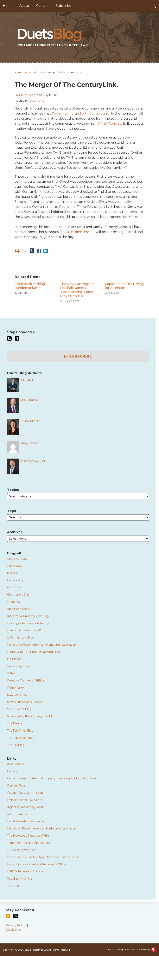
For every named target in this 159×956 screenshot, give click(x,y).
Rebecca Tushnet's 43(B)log (26, 680)
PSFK (11, 673)
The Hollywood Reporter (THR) (28, 835)
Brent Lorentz (28, 95)
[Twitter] (17, 338)
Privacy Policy (16, 925)
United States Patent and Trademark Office (36, 864)
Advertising (32, 72)
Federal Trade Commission (25, 792)
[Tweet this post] (32, 250)
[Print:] (17, 251)
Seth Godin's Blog (19, 709)
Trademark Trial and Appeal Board (29, 843)
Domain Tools (16, 785)
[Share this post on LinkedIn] (45, 250)
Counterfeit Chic (18, 594)
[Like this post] (39, 250)
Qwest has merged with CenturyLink (80, 113)
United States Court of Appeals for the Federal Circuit (43, 857)
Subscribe (63, 6)
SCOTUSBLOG (17, 695)
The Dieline (14, 723)
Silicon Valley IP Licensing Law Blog (31, 716)
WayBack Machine (19, 878)
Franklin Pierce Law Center (25, 800)
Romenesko (15, 687)
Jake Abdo (27, 380)
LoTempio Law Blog (20, 637)
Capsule (12, 771)
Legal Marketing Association (26, 821)
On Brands (14, 659)
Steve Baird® (29, 399)
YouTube (13, 886)
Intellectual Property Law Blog (28, 616)
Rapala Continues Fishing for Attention (124, 286)
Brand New (14, 566)
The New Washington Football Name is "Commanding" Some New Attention (77, 290)
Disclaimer (13, 929)
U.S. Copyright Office (21, 850)
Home (7, 6)
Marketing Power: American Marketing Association (41, 644)
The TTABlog (15, 745)
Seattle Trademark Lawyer (25, 702)
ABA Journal (15, 764)
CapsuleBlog (15, 580)
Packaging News (18, 666)
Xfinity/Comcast (110, 123)
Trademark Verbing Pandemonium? (30, 286)
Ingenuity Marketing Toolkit (26, 807)
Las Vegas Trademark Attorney (28, 623)
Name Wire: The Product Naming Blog (33, 652)
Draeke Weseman (32, 460)
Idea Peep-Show (18, 609)
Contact (42, 6)
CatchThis (13, 587)
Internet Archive (18, 814)
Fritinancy (13, 601)
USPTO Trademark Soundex (26, 871)
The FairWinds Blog (20, 730)
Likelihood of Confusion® (24, 630)
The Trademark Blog (21, 737)
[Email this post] (24, 250)
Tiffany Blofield (30, 421)
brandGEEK (15, 573)
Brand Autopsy (17, 559)
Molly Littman (29, 443)
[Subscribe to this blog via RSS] (9, 338)
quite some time (77, 232)
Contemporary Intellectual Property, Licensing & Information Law (51, 778)
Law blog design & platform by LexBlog (128, 949)
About (24, 6)
